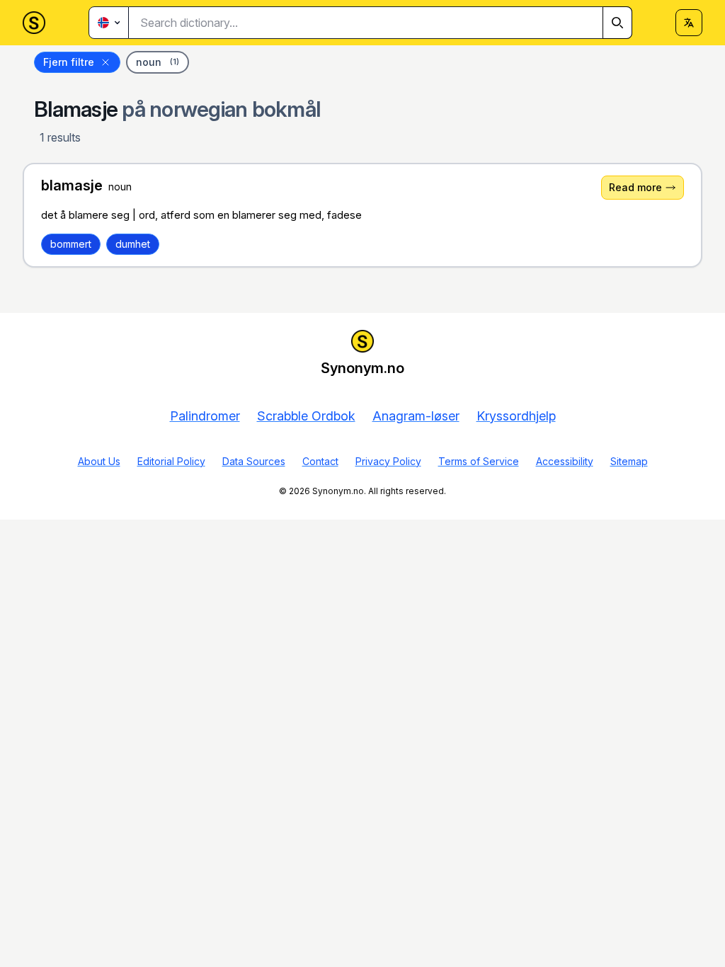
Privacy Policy (388, 461)
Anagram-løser (415, 415)
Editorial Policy (171, 461)
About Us (99, 461)
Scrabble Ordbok (306, 415)
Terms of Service (478, 461)
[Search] (617, 22)
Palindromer (205, 415)
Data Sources (253, 461)
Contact (320, 461)
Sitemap (629, 461)
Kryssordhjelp (516, 415)
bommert (70, 244)
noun (157, 62)
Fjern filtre (68, 62)
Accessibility (564, 461)
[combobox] (380, 22)
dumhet (132, 244)
